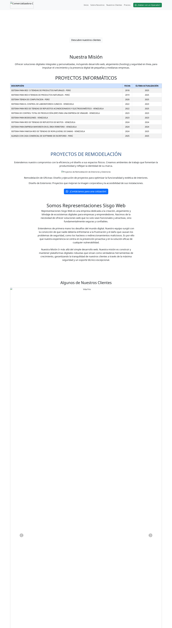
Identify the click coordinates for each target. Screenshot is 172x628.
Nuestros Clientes (114, 5)
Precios (127, 5)
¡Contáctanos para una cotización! (87, 191)
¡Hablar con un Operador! (149, 5)
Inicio (86, 5)
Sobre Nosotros (97, 5)
